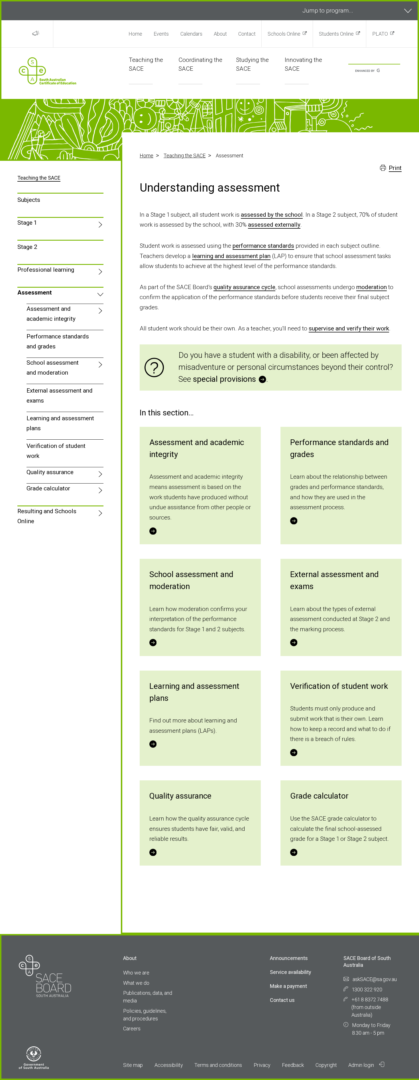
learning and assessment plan (231, 256)
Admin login (361, 1065)
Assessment (34, 292)
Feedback (293, 1065)
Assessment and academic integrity (51, 313)
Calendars (191, 34)
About (220, 34)
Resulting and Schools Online (46, 516)
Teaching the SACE (185, 156)
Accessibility (168, 1065)
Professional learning (45, 269)
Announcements (289, 958)
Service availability (290, 972)
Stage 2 (27, 246)
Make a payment (288, 986)
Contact (247, 34)
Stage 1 (26, 222)
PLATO (380, 34)
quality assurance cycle (244, 287)
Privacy (262, 1065)
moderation (371, 287)
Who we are (136, 973)
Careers (132, 1029)
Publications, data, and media (147, 997)
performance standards (263, 245)
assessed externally (274, 224)
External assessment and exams (60, 395)
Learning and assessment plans (60, 423)
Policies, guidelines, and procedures (144, 1015)
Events (161, 34)
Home (135, 34)
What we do (136, 983)
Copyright (326, 1065)
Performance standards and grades (58, 341)
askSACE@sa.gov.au (375, 979)
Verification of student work (56, 450)
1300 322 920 (367, 989)
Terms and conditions (218, 1065)
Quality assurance (50, 472)
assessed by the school (272, 214)
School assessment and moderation (53, 367)
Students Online (336, 34)
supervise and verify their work (349, 328)
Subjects (28, 199)
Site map (133, 1065)
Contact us (282, 1000)
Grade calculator (48, 488)
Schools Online (284, 34)
